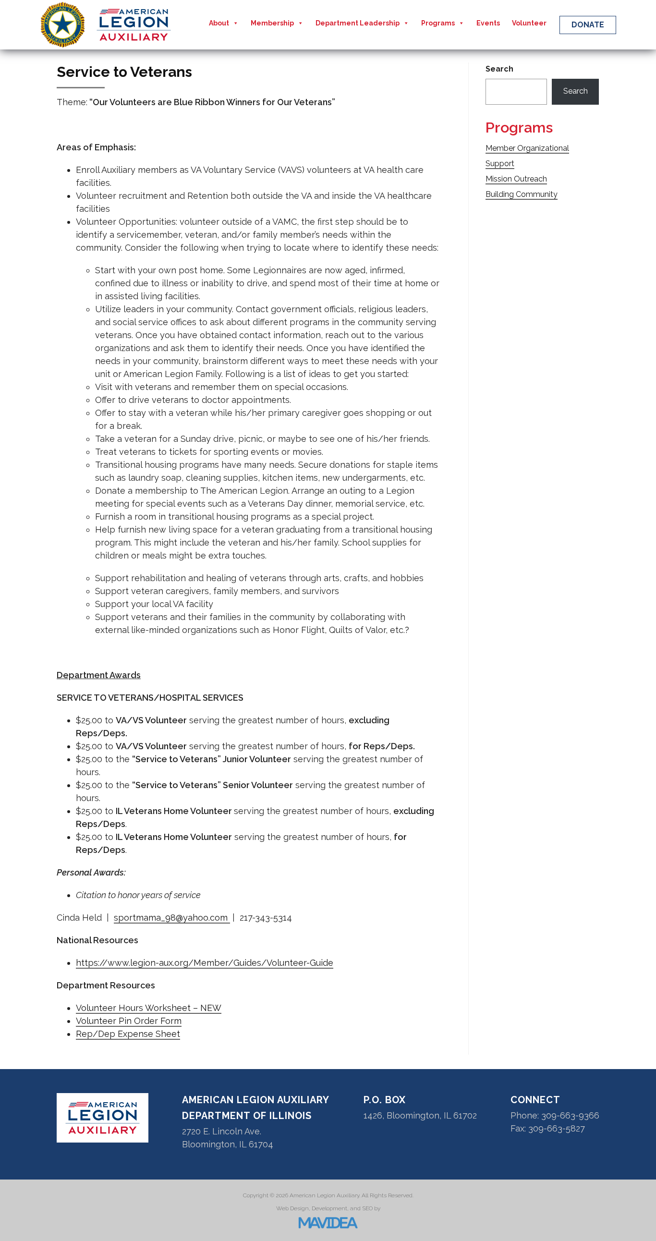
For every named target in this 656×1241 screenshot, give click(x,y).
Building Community (522, 194)
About (219, 23)
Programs (438, 23)
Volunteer (529, 23)
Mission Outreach (516, 178)
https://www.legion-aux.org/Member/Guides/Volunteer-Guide (204, 963)
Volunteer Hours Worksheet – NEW (148, 1008)
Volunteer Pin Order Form (129, 1021)
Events (488, 23)
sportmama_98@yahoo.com (172, 917)
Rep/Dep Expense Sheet (128, 1034)
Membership (272, 23)
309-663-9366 (570, 1115)
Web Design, (293, 1208)
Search (499, 68)
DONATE (587, 24)
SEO (367, 1208)
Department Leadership (358, 23)
